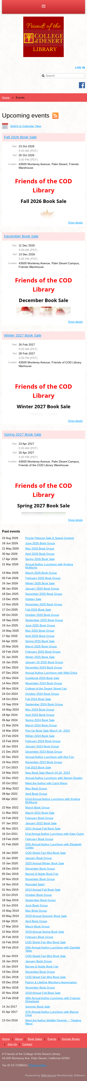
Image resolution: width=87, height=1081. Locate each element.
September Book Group (40, 900)
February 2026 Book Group (42, 578)
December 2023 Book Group (43, 751)
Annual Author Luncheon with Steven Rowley (54, 778)
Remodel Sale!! (35, 884)
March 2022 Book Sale (39, 812)
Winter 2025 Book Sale (40, 657)
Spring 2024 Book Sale (40, 720)
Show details (75, 222)
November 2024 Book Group (43, 683)
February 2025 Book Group (42, 651)
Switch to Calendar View (25, 126)
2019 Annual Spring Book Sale (44, 931)
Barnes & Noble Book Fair (41, 873)
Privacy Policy (38, 1065)
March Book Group (37, 807)
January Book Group (38, 858)
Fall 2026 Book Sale (20, 137)
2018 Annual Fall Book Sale (42, 992)
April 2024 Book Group (39, 714)
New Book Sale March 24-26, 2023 (47, 772)
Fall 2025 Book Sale (38, 609)
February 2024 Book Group (42, 741)
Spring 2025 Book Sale (40, 641)
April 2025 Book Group (39, 636)
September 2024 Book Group (44, 704)
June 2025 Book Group (40, 625)
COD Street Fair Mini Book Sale (45, 852)
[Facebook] (82, 85)
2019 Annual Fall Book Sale (42, 889)
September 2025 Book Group (44, 620)
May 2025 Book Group (39, 630)
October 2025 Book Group (42, 614)
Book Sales (35, 1039)
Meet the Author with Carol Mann (46, 783)
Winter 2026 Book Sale (40, 583)
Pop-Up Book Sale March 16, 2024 (47, 730)
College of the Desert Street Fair (46, 688)
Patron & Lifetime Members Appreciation (51, 982)
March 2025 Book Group (41, 646)
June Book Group (36, 905)
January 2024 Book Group (42, 746)
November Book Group (40, 879)
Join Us (12, 1044)
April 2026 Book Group (39, 553)
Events (52, 1039)
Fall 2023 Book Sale (38, 767)
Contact (27, 1044)
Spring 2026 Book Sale (40, 559)
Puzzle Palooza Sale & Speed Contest (49, 538)
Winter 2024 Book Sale (40, 735)
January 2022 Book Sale (41, 823)
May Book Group (36, 788)
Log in (80, 67)
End (15, 155)
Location (12, 164)
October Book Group (38, 894)
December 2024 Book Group (43, 667)
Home (6, 97)
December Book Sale (21, 236)
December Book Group (40, 868)
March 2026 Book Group (41, 572)
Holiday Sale (33, 599)
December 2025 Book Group (43, 593)
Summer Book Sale (37, 1006)
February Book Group (39, 818)
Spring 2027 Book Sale (22, 435)
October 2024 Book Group (42, 693)
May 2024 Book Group (39, 709)
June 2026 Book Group (40, 543)
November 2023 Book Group (43, 762)
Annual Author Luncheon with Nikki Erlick (51, 672)
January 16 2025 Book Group (44, 662)
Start (14, 146)
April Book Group (36, 793)
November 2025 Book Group (43, 604)
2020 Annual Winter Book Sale (44, 863)
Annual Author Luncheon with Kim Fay (49, 757)
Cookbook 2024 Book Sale (42, 678)
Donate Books (71, 1039)
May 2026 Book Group (39, 548)
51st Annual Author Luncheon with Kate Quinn (54, 833)
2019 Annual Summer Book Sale (46, 916)
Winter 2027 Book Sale (22, 335)
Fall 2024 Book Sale (38, 699)
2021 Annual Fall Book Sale (42, 828)
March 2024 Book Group (41, 725)
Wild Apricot (48, 1075)
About (18, 1039)
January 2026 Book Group (42, 588)
